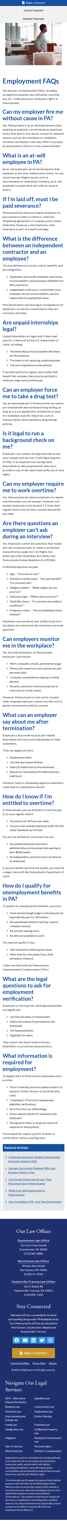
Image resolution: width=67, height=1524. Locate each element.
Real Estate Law (14, 1451)
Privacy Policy (39, 1363)
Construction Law (44, 1406)
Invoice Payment (33, 10)
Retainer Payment (33, 18)
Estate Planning (43, 1416)
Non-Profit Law (14, 1446)
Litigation (10, 1438)
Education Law (13, 1411)
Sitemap (53, 1363)
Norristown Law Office (33, 1261)
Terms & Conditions (20, 1363)
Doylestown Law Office (33, 1240)
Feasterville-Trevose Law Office (33, 1281)
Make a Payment (35, 2)
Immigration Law (14, 1429)
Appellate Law (42, 1398)
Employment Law (43, 1411)
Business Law (12, 1406)
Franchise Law (42, 1424)
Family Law (11, 1424)
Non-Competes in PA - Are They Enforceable (35, 1201)
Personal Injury (42, 1446)
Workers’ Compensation (48, 1451)
